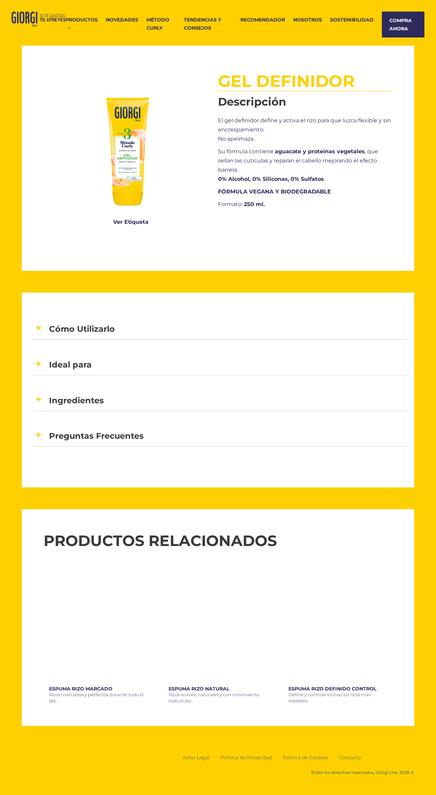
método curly (157, 24)
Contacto (350, 757)
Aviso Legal (196, 757)
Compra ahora (400, 24)
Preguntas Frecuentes (96, 436)
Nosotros (307, 20)
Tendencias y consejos (202, 24)
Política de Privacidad (246, 757)
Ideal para (70, 365)
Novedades (122, 20)
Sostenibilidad (352, 20)
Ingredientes (76, 400)
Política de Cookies (305, 757)
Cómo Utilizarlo (82, 329)
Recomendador (262, 20)
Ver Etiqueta (131, 222)
